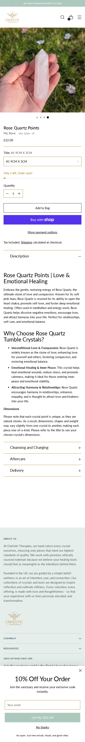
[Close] (80, 670)
